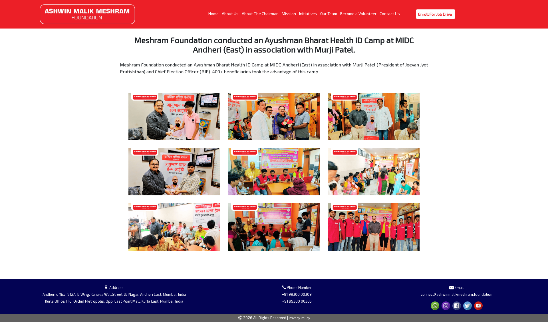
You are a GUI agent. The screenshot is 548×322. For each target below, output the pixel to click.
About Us (230, 13)
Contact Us (390, 13)
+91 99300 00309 (297, 294)
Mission (289, 13)
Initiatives (308, 13)
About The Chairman (260, 13)
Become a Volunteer (358, 13)
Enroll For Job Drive (435, 14)
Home (213, 13)
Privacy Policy (299, 318)
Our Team (329, 13)
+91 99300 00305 (297, 301)
